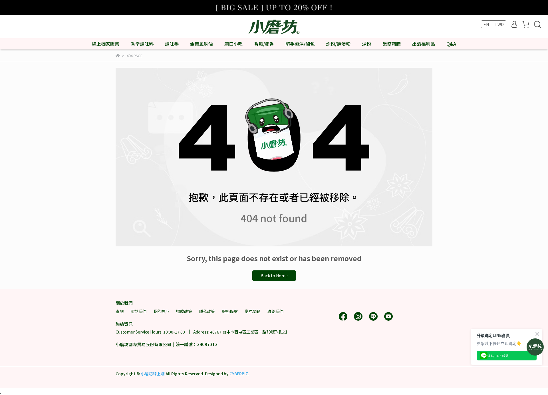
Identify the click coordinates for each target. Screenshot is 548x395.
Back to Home (274, 275)
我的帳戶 (161, 311)
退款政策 (184, 311)
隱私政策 (207, 311)
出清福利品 (423, 44)
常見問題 (253, 311)
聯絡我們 (275, 311)
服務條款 (230, 311)
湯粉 (366, 44)
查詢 (120, 311)
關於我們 (138, 311)
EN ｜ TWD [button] (493, 24)
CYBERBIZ (238, 373)
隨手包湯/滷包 (300, 44)
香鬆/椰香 (264, 44)
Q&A (451, 44)
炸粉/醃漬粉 (338, 44)
